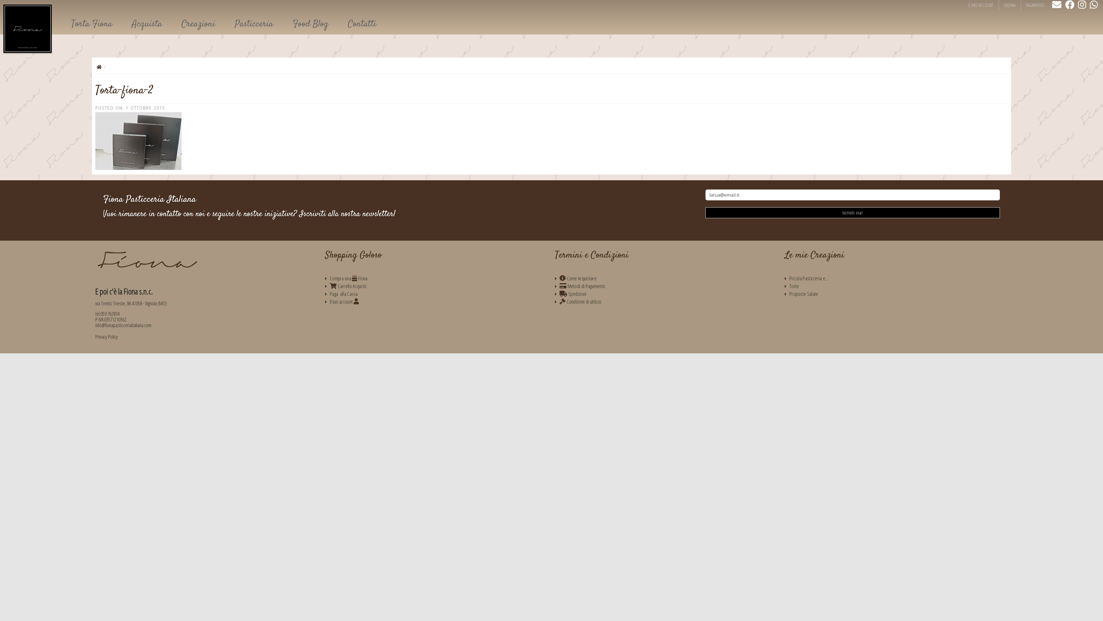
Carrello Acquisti (351, 286)
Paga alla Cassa (344, 293)
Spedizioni (576, 293)
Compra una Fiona (348, 278)
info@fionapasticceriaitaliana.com (123, 325)
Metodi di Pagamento (585, 286)
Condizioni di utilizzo (583, 301)
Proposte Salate (803, 293)
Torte (794, 286)
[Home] (99, 67)
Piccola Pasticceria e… (809, 278)
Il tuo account (342, 301)
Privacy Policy (106, 336)
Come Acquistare (581, 278)
